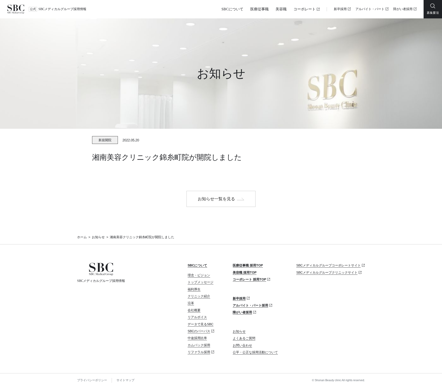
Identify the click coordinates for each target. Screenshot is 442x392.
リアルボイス (197, 317)
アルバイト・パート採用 (250, 305)
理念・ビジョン (199, 275)
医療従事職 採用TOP (248, 265)
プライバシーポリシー (92, 380)
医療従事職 (259, 9)
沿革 (191, 303)
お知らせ (98, 237)
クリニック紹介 (199, 296)
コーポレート (305, 9)
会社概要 (194, 310)
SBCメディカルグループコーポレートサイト (328, 265)
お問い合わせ (242, 345)
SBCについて (232, 9)
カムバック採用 (199, 345)
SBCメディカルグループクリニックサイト (327, 272)
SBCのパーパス (199, 331)
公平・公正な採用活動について (255, 352)
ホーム (82, 237)
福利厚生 (194, 289)
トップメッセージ (200, 282)
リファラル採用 (199, 352)
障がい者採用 (403, 9)
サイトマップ (125, 380)
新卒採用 (340, 9)
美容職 (281, 9)
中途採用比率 (197, 338)
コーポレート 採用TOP (249, 279)
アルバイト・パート (369, 9)
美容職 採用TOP (244, 272)
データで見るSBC (200, 324)
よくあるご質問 (244, 338)
